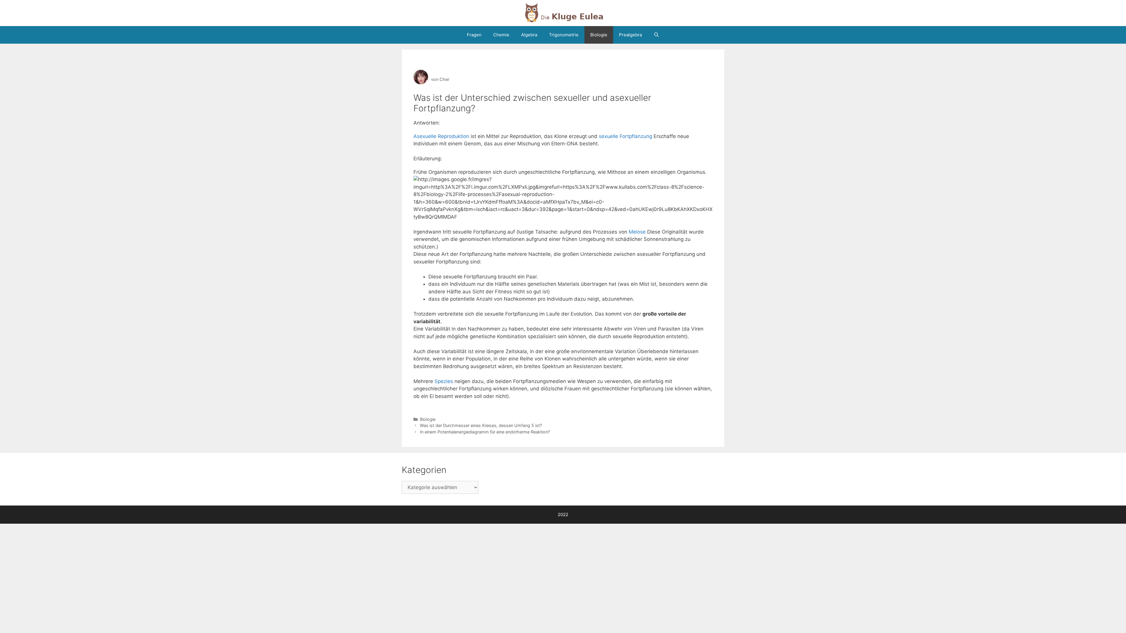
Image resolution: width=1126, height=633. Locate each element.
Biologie (598, 35)
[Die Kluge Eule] (563, 13)
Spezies (444, 381)
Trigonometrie (564, 35)
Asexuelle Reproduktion (441, 136)
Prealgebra (630, 35)
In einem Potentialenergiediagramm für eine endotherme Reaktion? (485, 431)
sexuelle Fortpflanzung (625, 136)
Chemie (501, 35)
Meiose (637, 232)
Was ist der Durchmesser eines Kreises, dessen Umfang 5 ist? (481, 425)
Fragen (474, 35)
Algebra (529, 35)
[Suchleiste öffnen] (656, 35)
